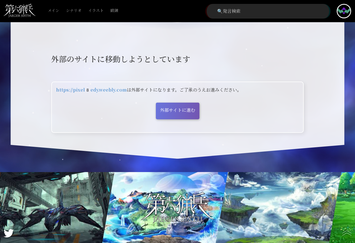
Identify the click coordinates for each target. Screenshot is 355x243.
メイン (53, 11)
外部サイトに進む (177, 110)
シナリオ (74, 11)
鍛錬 (114, 11)
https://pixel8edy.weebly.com (91, 90)
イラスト (96, 11)
